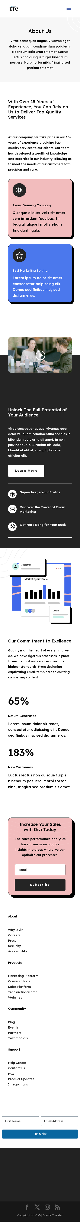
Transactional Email (23, 992)
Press (12, 941)
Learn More (26, 471)
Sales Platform (19, 987)
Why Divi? (15, 930)
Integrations (18, 1084)
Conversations (19, 981)
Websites (15, 997)
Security (14, 946)
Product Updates (21, 1079)
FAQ (11, 1074)
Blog (11, 1022)
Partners (14, 1033)
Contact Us (16, 1068)
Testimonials (18, 1038)
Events (13, 1027)
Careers (14, 935)
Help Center (17, 1063)
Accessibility (17, 951)
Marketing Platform (23, 976)
